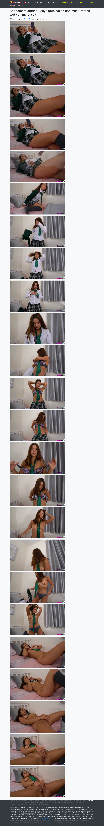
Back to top (91, 800)
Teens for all (40, 814)
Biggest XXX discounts (85, 2)
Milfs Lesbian (67, 813)
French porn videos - (78, 811)
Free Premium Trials (65, 2)
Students (27, 19)
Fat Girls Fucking (16, 814)
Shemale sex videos (26, 818)
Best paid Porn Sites (17, 6)
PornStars (50, 2)
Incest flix (36, 818)
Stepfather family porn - (22, 809)
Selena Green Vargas (39, 816)
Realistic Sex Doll (88, 818)
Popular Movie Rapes (79, 813)
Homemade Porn (62, 816)
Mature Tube (52, 811)
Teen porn (29, 816)
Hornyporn (71, 816)
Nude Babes (49, 813)
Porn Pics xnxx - (46, 807)
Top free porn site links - (76, 809)
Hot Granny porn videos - (49, 809)
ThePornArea (14, 818)
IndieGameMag (39, 813)
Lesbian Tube (58, 813)
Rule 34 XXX (72, 818)
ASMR (79, 818)
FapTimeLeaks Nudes (28, 814)
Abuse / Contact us (15, 824)
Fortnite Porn (89, 816)
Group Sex (67, 814)
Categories (38, 2)
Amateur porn (51, 816)
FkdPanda (90, 813)
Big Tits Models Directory (59, 818)
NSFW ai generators (87, 814)
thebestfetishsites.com (17, 816)
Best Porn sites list (63, 807)
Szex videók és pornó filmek (53, 814)
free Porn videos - (79, 807)
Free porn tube (76, 814)
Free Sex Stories (45, 818)
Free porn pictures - (24, 807)
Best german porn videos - (36, 811)
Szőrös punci (80, 816)
